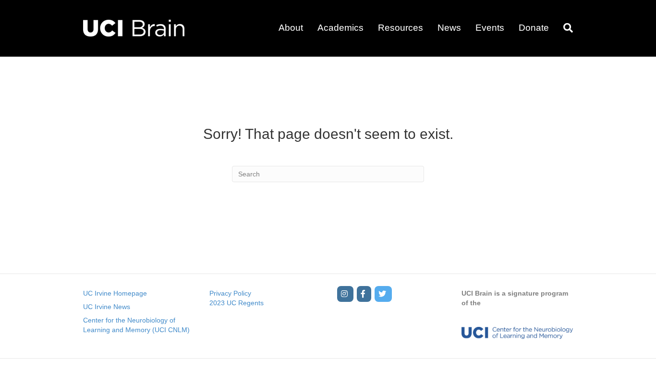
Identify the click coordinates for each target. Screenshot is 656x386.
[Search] (564, 28)
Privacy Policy (230, 293)
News (449, 28)
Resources (400, 28)
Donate (534, 28)
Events (489, 28)
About (291, 28)
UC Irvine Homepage (115, 293)
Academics (340, 28)
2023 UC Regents (236, 303)
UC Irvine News (106, 307)
